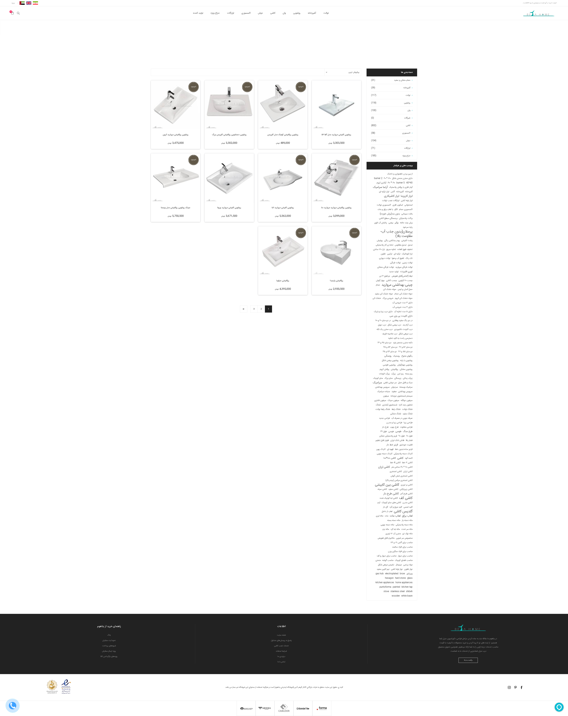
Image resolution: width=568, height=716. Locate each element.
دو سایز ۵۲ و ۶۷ (406, 347)
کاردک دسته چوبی (384, 454)
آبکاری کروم (381, 183)
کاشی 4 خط (395, 462)
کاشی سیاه (382, 489)
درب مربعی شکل (406, 334)
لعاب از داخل (387, 511)
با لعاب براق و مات (385, 209)
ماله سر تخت (407, 529)
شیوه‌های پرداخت (109, 645)
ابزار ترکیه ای (384, 192)
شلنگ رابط (396, 409)
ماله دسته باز (407, 520)
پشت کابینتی (407, 240)
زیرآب (393, 374)
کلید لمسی (408, 507)
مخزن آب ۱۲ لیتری (393, 534)
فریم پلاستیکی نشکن (388, 436)
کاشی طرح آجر (406, 494)
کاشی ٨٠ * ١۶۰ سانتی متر (402, 467)
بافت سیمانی (407, 214)
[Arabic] (22, 3)
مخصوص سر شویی (404, 538)
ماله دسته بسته (393, 520)
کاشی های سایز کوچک (391, 502)
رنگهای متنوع (407, 356)
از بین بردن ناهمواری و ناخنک (400, 174)
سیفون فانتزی (380, 400)
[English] (28, 3)
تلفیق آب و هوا (398, 258)
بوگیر (396, 223)
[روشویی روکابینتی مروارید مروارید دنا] (336, 178)
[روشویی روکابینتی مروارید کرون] (175, 105)
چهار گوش (380, 280)
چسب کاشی (391, 280)
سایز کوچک (378, 378)
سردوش (394, 387)
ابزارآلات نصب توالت (390, 200)
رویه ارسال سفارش (109, 651)
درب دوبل (382, 325)
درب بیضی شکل (394, 325)
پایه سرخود (408, 227)
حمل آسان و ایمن (405, 289)
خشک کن (377, 298)
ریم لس (400, 374)
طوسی (398, 432)
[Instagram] (509, 687)
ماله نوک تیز (407, 534)
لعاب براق (407, 516)
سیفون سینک (393, 400)
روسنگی (388, 356)
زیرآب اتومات (384, 374)
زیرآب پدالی (408, 378)
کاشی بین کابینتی (387, 485)
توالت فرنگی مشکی (385, 267)
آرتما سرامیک (380, 187)
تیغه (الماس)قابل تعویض (402, 276)
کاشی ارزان (384, 467)
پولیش (380, 240)
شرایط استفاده (281, 651)
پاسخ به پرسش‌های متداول (281, 640)
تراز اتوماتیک (407, 254)
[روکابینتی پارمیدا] (336, 251)
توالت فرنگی (395, 263)
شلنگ (378, 405)
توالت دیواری (384, 258)
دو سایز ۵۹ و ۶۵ (390, 351)
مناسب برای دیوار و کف (386, 556)
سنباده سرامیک (383, 391)
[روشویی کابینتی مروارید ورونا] (229, 178)
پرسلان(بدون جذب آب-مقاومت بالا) (396, 233)
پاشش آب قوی (380, 223)
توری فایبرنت (406, 272)
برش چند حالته (406, 223)
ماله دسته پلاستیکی (404, 525)
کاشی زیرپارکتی (406, 489)
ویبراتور (409, 573)
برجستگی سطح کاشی (388, 218)
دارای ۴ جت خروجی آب (402, 307)
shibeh (409, 591)
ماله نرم (386, 529)
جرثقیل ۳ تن (384, 276)
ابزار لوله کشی (407, 200)
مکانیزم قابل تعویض (386, 538)
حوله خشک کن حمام (403, 294)
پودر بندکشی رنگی (392, 240)
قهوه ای (390, 449)
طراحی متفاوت (406, 427)
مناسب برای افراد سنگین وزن (400, 551)
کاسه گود (409, 458)
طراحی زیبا (408, 422)
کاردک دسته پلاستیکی (403, 454)
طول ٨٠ (409, 436)
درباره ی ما (281, 656)
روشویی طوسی (389, 365)
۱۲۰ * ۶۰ (387, 178)
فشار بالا (409, 440)
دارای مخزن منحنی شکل (402, 178)
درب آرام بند (408, 325)
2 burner (378, 178)
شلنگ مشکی (395, 414)
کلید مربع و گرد (395, 507)
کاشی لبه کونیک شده (389, 498)
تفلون (383, 254)
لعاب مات (395, 516)
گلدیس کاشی (403, 511)
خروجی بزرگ (388, 298)
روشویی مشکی (406, 369)
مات (386, 516)
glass (410, 578)
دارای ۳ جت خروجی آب (402, 303)
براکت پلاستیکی (406, 218)
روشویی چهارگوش (405, 365)
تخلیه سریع (391, 249)
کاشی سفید (393, 489)
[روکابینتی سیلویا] (283, 251)
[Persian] (35, 3)
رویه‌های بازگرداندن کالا (108, 656)
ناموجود (300, 86)
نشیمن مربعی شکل (386, 565)
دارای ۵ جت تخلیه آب (403, 311)
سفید (394, 392)
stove (386, 591)
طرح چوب (394, 427)
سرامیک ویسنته (406, 387)
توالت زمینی (407, 263)
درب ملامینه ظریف (389, 334)
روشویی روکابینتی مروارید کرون (175, 135)
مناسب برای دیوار (405, 556)
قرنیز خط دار (392, 445)
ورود (13, 2)
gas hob (380, 573)
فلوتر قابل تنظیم (382, 440)
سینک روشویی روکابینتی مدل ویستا (175, 207)
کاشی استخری (396, 471)
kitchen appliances (385, 582)
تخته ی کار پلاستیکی (384, 245)
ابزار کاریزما (407, 196)
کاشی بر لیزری (407, 485)
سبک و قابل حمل (405, 383)
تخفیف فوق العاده (405, 249)
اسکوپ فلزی (397, 205)
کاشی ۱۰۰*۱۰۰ (389, 458)
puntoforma (385, 587)
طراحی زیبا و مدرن (394, 422)
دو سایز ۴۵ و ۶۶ (384, 343)
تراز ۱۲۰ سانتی (379, 249)
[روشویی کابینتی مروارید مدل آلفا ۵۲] (336, 105)
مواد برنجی (408, 565)
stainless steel (397, 591)
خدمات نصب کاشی (281, 645)
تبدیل (410, 245)
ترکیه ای (397, 254)
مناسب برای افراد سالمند (402, 547)
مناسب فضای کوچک (404, 560)
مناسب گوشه (387, 560)
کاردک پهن (380, 449)
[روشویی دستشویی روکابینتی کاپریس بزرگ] (229, 105)
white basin (407, 596)
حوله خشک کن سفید (384, 294)
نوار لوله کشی (397, 569)
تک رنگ (409, 258)
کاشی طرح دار (391, 494)
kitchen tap (407, 587)
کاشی (400, 458)
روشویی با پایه (406, 360)
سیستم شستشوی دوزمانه (401, 396)
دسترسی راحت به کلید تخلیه (400, 338)
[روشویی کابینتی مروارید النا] (283, 178)
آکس (393, 192)
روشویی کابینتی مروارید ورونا (229, 207)
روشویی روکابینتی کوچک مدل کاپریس (282, 135)
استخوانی (408, 205)
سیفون (386, 396)
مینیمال (399, 565)
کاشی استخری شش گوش (402, 476)
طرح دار (385, 427)
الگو (396, 209)
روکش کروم (384, 369)
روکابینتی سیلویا (282, 280)
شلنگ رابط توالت (382, 409)
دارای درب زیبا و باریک (383, 311)
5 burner (400, 183)
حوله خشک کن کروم (404, 298)
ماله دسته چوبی (387, 525)
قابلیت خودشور (406, 445)
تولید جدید (394, 271)
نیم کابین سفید (383, 569)
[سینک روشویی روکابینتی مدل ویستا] (175, 178)
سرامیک (377, 383)
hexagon (389, 578)
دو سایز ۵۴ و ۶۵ (390, 347)
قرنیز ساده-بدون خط (404, 449)
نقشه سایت (281, 635)
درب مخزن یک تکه (385, 329)
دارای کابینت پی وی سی (401, 316)
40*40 (409, 183)
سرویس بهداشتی (382, 387)
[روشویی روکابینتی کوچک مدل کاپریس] (283, 105)
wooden (396, 596)
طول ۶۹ (383, 431)
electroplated (391, 573)
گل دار (385, 507)
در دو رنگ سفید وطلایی (402, 320)
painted (396, 587)
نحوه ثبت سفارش (109, 640)
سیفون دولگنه (407, 400)
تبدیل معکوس (400, 245)
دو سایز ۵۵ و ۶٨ (405, 351)
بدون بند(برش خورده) (390, 214)
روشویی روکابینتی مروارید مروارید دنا (336, 207)
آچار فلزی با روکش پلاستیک (401, 187)
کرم (378, 502)
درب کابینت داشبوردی (403, 329)
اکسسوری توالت (384, 205)
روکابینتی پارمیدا (336, 280)
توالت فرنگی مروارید (404, 267)
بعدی (243, 309)
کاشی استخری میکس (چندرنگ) (399, 480)
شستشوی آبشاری (389, 405)
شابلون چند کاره (406, 405)
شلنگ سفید (408, 414)
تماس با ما (281, 661)
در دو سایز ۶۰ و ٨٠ (383, 320)
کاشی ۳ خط (407, 462)
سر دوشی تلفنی (390, 383)
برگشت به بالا (468, 660)
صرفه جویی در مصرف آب (402, 418)
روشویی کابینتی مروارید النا (283, 207)
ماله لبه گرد (395, 529)
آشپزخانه (409, 192)
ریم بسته (409, 374)
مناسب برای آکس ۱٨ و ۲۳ (402, 542)
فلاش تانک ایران (397, 440)
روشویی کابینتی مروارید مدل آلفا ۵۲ (336, 135)
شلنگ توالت (407, 409)
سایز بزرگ (388, 378)
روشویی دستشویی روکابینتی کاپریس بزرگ (229, 135)
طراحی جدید (384, 418)
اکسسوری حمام (406, 209)
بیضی (390, 223)
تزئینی (389, 254)
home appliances (404, 582)
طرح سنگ (408, 432)
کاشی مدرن (407, 502)
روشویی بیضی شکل (390, 360)
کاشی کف (406, 498)
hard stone (400, 578)
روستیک (396, 356)
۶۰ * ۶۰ (391, 183)
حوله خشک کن (389, 289)
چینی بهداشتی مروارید (397, 285)
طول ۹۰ (402, 436)
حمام (378, 285)
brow (402, 573)
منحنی (378, 560)
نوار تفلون (408, 569)
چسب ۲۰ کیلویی (405, 280)
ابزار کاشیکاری (391, 196)
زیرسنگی (397, 378)
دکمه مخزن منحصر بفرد (403, 343)
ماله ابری (379, 516)
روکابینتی (394, 369)
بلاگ (109, 635)
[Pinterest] (515, 687)
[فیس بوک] (521, 687)
